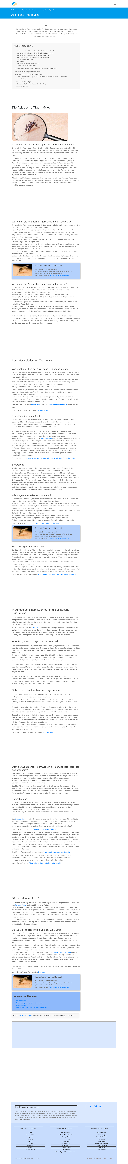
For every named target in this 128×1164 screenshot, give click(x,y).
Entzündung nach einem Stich (26, 66)
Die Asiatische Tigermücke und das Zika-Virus (31, 84)
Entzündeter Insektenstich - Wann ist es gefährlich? (57, 574)
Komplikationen (22, 79)
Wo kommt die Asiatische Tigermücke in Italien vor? (33, 55)
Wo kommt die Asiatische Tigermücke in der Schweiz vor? (35, 53)
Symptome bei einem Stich (25, 59)
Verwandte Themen (22, 87)
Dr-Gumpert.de (15, 10)
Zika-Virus (42, 972)
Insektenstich (36, 10)
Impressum (108, 1158)
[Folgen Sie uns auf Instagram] (100, 1106)
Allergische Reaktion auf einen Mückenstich (45, 863)
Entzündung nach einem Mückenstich (47, 523)
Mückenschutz (48, 732)
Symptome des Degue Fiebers (44, 829)
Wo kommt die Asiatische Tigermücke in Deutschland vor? (35, 51)
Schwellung (20, 61)
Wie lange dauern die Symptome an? (28, 63)
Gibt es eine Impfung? (23, 82)
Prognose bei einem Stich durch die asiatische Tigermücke (36, 69)
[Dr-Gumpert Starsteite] (14, 4)
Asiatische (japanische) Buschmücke (56, 852)
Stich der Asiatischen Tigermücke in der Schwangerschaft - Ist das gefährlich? (42, 77)
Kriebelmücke (36, 405)
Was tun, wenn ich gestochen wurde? (28, 72)
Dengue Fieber (20, 819)
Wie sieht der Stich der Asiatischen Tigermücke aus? (33, 57)
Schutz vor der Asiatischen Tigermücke (29, 74)
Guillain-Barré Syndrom (62, 952)
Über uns (90, 1158)
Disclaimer (99, 1158)
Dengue (35, 628)
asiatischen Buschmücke (58, 405)
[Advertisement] (46, 97)
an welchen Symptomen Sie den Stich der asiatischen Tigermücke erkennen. (50, 458)
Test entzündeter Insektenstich (59, 275)
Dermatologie (26, 10)
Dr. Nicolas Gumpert (25, 1016)
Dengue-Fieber (46, 438)
